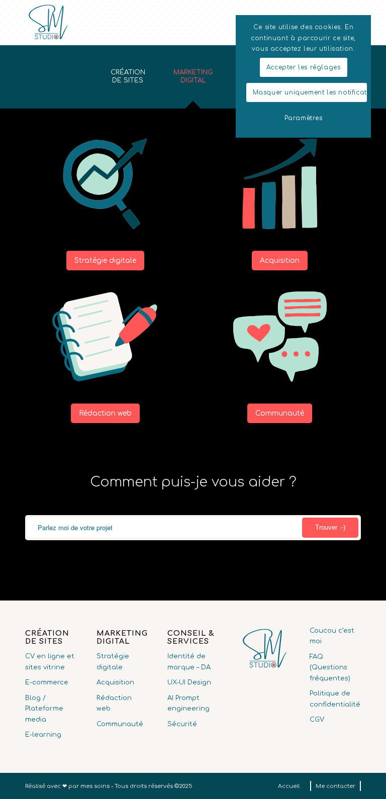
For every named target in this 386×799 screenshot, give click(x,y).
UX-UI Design (189, 682)
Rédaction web (114, 703)
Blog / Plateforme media (44, 708)
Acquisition (115, 682)
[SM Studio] (47, 22)
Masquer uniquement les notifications (310, 92)
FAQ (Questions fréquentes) (330, 667)
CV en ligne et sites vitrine (49, 661)
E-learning (43, 734)
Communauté (119, 724)
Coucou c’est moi (332, 636)
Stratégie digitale (112, 661)
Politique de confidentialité (335, 699)
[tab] (127, 80)
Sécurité (182, 724)
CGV (317, 719)
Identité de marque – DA (189, 661)
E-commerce (46, 682)
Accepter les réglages (303, 67)
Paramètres (303, 118)
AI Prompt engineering (188, 703)
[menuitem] (289, 786)
